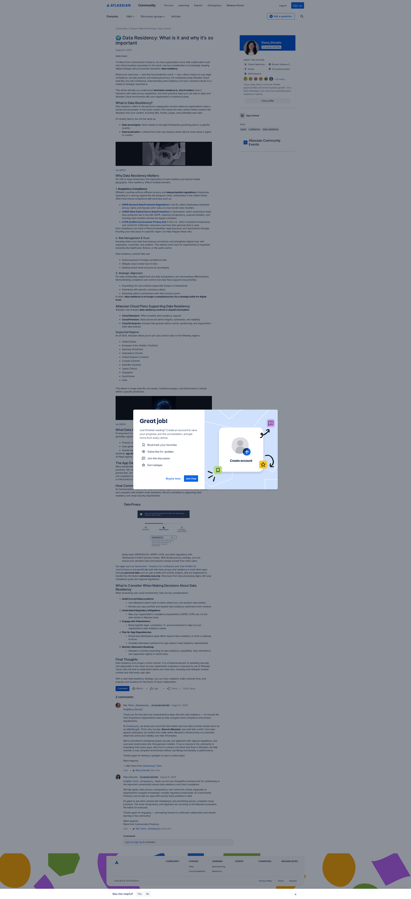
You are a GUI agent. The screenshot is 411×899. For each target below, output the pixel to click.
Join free (191, 478)
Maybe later (173, 478)
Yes (140, 893)
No (147, 893)
